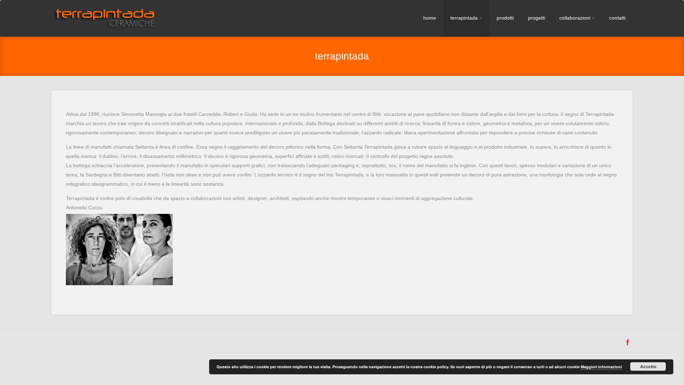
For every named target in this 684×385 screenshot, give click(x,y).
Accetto (648, 366)
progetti (536, 18)
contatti (617, 18)
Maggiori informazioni (601, 366)
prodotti (505, 18)
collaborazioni (574, 18)
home (429, 18)
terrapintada (464, 18)
